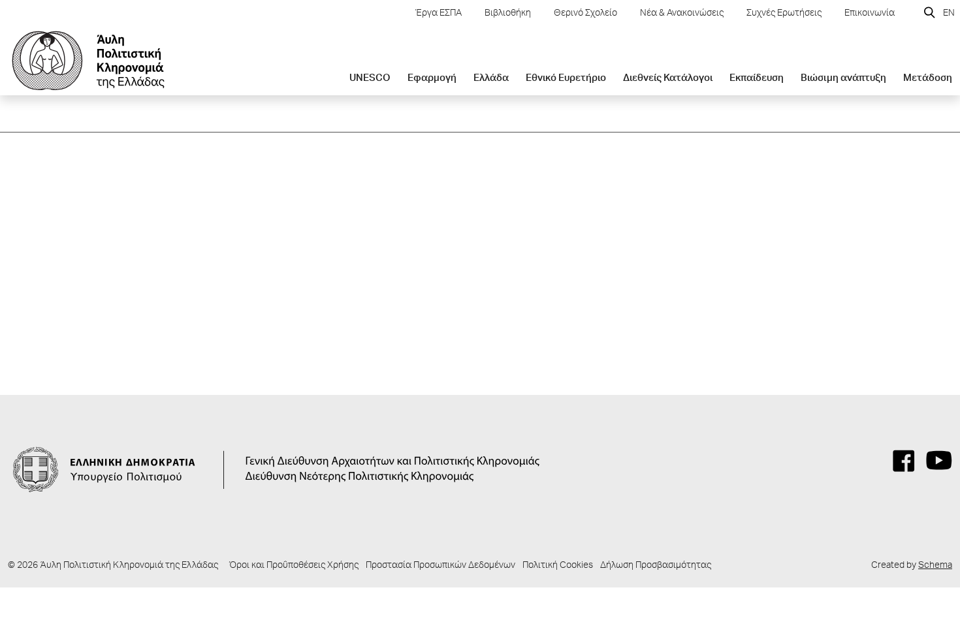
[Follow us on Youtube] (939, 461)
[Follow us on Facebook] (904, 461)
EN (949, 13)
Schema (935, 565)
